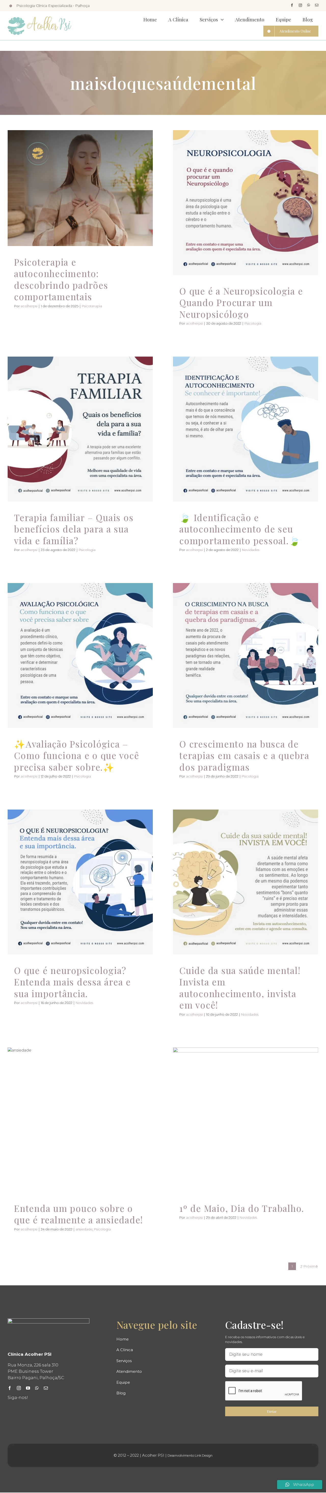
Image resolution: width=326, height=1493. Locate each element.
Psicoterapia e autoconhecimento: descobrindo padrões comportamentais (61, 279)
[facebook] (292, 5)
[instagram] (300, 5)
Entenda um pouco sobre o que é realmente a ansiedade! (78, 1214)
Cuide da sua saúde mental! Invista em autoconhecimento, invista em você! (240, 987)
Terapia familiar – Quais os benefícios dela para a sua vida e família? (73, 528)
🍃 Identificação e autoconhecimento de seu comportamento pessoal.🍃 (239, 528)
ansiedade (71, 1130)
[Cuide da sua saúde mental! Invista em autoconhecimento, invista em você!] (245, 882)
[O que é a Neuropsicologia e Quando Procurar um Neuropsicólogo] (245, 202)
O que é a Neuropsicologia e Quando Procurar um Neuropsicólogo (241, 302)
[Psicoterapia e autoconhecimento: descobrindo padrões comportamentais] (80, 188)
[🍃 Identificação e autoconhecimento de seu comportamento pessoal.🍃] (245, 429)
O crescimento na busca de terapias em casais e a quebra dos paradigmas (244, 755)
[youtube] (28, 1388)
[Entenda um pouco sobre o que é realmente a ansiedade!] (80, 1119)
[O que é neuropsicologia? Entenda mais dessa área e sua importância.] (80, 882)
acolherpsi (29, 306)
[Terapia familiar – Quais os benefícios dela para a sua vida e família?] (80, 429)
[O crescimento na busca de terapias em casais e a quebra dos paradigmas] (245, 655)
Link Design (203, 1455)
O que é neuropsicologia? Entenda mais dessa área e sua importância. (72, 981)
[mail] (316, 5)
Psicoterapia (80, 203)
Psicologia (245, 217)
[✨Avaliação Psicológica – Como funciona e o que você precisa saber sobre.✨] (80, 655)
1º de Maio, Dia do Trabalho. (241, 1208)
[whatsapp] (308, 5)
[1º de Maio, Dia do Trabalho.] (245, 1119)
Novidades (245, 444)
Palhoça (82, 5)
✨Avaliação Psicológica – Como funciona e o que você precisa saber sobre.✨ (76, 755)
